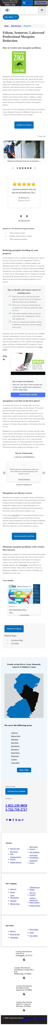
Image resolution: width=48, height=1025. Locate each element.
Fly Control (15, 643)
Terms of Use (39, 1018)
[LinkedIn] (19, 820)
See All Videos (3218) (28, 395)
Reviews (12, 931)
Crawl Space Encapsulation (34, 856)
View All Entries (24, 615)
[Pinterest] (7, 820)
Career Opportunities (14, 897)
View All (42, 136)
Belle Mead (14, 743)
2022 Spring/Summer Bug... (18, 611)
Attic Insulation (34, 852)
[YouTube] (10, 820)
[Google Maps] (24, 959)
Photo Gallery (34, 929)
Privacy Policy (29, 1018)
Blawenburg (15, 749)
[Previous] (4, 473)
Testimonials (14, 937)
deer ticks (15, 515)
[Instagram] (22, 820)
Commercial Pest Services (15, 858)
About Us (13, 889)
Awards (12, 892)
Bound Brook (15, 753)
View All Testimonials (24, 457)
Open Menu (9, 17)
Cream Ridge (15, 763)
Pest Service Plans (17, 640)
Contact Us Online (10, 786)
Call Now (29, 2)
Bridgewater (15, 756)
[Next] (43, 473)
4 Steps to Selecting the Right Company (35, 900)
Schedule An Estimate (24, 125)
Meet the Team (15, 904)
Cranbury (14, 759)
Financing (13, 901)
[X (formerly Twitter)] (16, 820)
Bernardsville (15, 746)
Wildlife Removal (15, 862)
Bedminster (14, 739)
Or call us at (8, 798)
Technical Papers (35, 906)
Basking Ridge (15, 736)
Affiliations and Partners (35, 889)
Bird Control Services (34, 848)
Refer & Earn (41, 2)
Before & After (15, 934)
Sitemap (24, 1020)
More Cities (24, 770)
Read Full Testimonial (24, 479)
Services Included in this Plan (24, 536)
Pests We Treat (15, 849)
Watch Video (23, 389)
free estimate (23, 565)
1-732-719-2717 (16, 809)
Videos (32, 932)
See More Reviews (24, 220)
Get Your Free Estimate (16, 791)
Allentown (14, 733)
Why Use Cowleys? (33, 894)
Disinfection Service (33, 862)
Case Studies (34, 936)
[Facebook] (13, 820)
